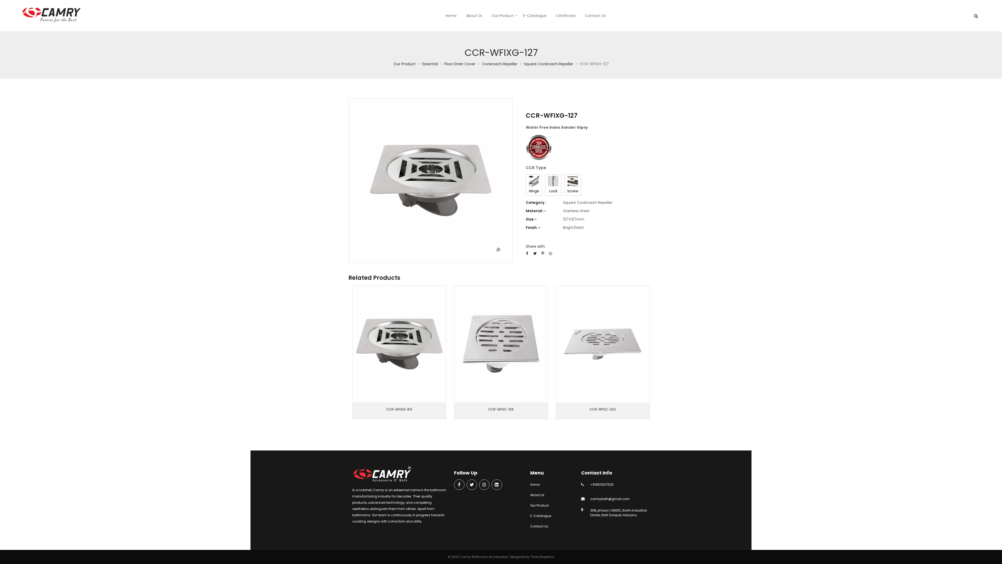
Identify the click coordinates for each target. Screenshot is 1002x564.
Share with (535, 246)
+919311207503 (601, 484)
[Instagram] (484, 485)
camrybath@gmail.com (610, 499)
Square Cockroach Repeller (548, 64)
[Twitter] (472, 485)
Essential (430, 64)
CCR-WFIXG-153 (399, 409)
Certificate (566, 15)
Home (451, 15)
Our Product (503, 15)
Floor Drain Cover (459, 64)
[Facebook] (459, 485)
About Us (474, 15)
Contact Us (595, 15)
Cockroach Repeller (499, 64)
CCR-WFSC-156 (501, 409)
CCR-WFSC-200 (602, 409)
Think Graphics (542, 557)
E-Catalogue (534, 15)
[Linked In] (497, 485)
